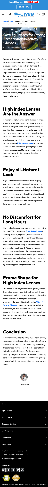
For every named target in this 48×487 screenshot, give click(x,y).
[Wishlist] (39, 14)
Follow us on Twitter (13, 470)
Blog (11, 21)
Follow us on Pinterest (18, 470)
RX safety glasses (25, 143)
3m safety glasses (34, 231)
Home (5, 21)
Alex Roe (25, 384)
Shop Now (24, 6)
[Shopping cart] (43, 14)
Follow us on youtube (22, 470)
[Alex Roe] (24, 377)
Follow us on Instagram (4, 470)
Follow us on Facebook (8, 470)
